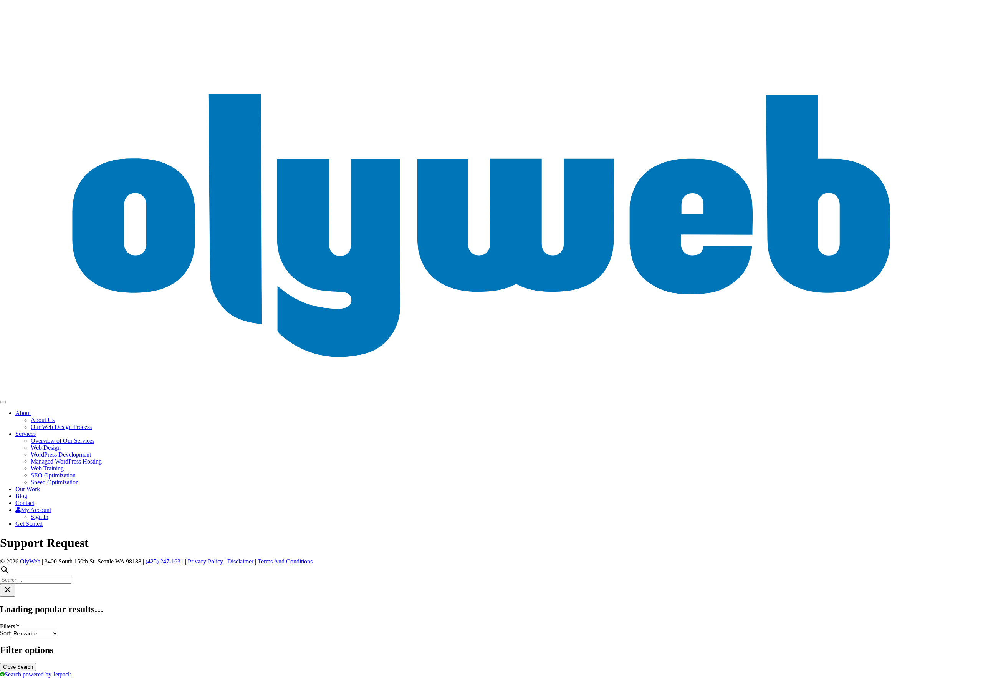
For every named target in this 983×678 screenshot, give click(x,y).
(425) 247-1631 (165, 561)
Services (25, 433)
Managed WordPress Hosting (66, 461)
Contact (24, 503)
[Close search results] (7, 590)
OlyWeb (30, 561)
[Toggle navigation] (3, 402)
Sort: (6, 633)
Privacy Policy (205, 561)
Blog (21, 496)
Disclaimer (240, 561)
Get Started (29, 523)
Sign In (39, 516)
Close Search (18, 667)
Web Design (46, 447)
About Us (43, 420)
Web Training (47, 468)
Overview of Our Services (62, 440)
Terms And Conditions (285, 561)
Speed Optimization (55, 482)
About (23, 413)
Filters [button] (17, 626)
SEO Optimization (53, 475)
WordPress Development (61, 454)
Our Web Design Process (61, 427)
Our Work (27, 489)
